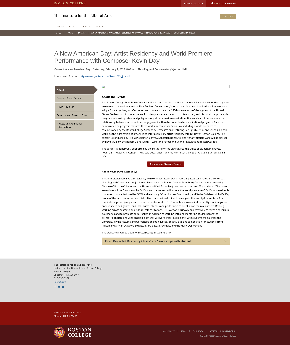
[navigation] (145, 26)
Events (99, 26)
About (60, 26)
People (73, 26)
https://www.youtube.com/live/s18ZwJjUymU (105, 76)
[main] (145, 150)
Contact (228, 16)
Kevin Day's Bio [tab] (65, 107)
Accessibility (169, 331)
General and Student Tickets (166, 164)
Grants (86, 26)
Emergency (198, 331)
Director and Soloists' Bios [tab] (72, 115)
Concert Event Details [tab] (69, 98)
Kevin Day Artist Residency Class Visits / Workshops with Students (148, 241)
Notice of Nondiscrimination (223, 331)
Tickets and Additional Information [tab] (69, 125)
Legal (183, 331)
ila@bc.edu (60, 281)
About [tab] (60, 90)
